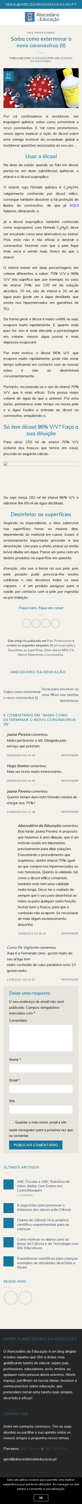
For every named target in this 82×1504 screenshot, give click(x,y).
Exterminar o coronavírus (45, 654)
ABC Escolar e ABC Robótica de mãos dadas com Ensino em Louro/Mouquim (43, 1185)
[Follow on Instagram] (25, 1297)
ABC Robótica (55, 1448)
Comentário (18, 1021)
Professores (45, 32)
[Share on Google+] (55, 623)
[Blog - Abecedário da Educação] (42, 17)
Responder (70, 755)
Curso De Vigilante (22, 947)
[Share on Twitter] (36, 623)
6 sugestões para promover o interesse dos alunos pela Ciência (44, 1207)
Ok (41, 1497)
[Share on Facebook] (26, 623)
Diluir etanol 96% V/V (59, 650)
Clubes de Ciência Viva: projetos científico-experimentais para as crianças (43, 1224)
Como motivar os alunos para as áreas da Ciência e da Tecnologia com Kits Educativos (47, 1243)
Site (12, 1101)
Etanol (22, 654)
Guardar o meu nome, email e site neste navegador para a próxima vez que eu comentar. (41, 1129)
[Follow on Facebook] (11, 1297)
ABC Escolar (31, 1448)
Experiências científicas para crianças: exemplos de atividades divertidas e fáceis (47, 1262)
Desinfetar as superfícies (25, 650)
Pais (30, 32)
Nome (15, 1060)
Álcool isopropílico (62, 645)
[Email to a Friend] (45, 623)
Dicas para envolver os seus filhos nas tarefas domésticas (60, 695)
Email (14, 1080)
